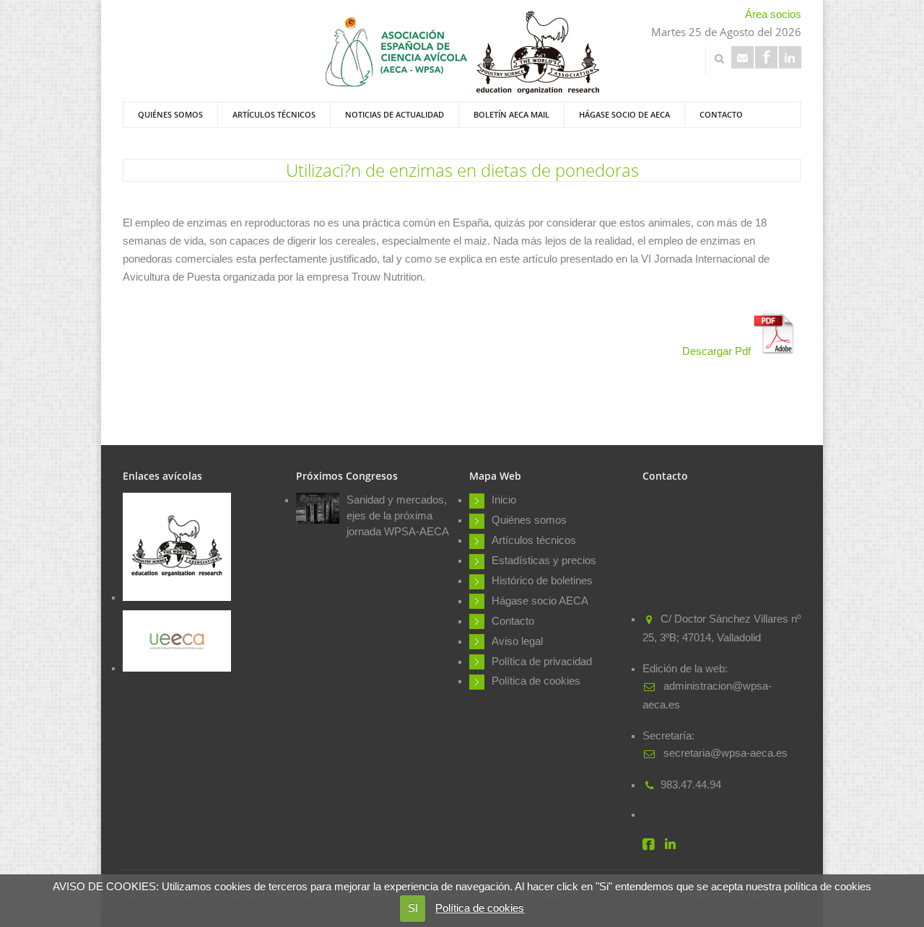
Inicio (504, 500)
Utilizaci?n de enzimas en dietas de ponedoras (462, 170)
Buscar (719, 58)
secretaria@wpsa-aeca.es (724, 753)
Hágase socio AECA (540, 601)
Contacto (721, 114)
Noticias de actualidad (394, 114)
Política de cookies (479, 908)
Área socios (773, 14)
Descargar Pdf (718, 351)
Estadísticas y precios (544, 560)
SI (413, 908)
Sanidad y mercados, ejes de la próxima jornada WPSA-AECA (397, 515)
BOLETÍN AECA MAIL (511, 114)
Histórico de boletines (542, 580)
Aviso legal (517, 641)
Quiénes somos (170, 114)
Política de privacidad (542, 661)
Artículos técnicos (273, 114)
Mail (742, 57)
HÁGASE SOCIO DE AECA (624, 114)
